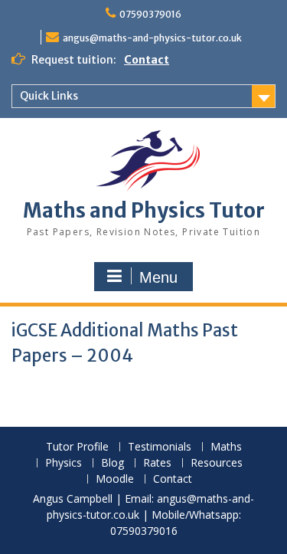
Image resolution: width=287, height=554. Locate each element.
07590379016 (150, 14)
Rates (157, 463)
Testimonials (159, 447)
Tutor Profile (77, 447)
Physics (63, 463)
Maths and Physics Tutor (144, 210)
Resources (217, 463)
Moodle (115, 479)
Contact (146, 60)
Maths (226, 447)
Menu (158, 277)
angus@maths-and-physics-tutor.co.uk (152, 38)
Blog (112, 463)
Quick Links (49, 96)
